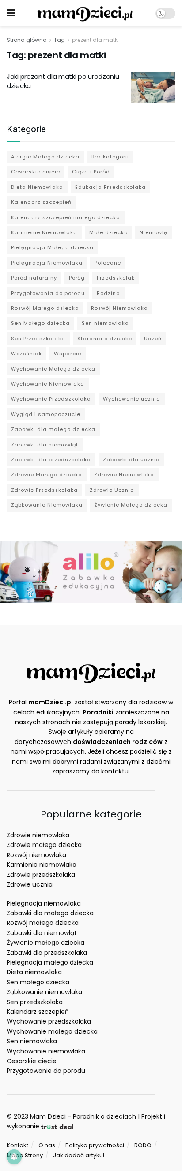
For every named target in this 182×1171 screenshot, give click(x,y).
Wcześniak (26, 353)
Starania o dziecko (104, 338)
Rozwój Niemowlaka (119, 308)
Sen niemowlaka (105, 323)
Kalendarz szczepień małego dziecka (65, 217)
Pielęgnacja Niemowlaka (47, 262)
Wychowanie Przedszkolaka (51, 398)
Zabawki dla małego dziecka (53, 429)
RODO (143, 1145)
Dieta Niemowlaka (37, 187)
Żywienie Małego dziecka (131, 504)
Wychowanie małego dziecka (52, 1031)
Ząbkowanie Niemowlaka (47, 504)
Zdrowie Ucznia (112, 489)
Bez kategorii (110, 156)
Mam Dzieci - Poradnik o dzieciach (83, 1116)
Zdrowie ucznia (30, 884)
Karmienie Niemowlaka (44, 232)
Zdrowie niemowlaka (38, 835)
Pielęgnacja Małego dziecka (52, 247)
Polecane (108, 262)
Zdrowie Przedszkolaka (44, 489)
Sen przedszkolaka (35, 1002)
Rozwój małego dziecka (43, 922)
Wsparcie (67, 353)
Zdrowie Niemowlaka (124, 474)
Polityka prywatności (94, 1145)
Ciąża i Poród (91, 171)
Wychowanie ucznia (131, 398)
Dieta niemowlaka (34, 972)
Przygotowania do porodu (48, 293)
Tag (59, 40)
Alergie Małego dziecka (45, 156)
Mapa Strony (25, 1155)
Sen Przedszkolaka (38, 338)
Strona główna (27, 40)
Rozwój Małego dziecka (45, 308)
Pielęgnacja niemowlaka (44, 903)
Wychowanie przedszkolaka (49, 1021)
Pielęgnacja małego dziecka (50, 962)
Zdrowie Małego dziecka (46, 474)
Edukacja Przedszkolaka (110, 187)
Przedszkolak (116, 277)
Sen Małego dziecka (40, 323)
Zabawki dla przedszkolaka (51, 459)
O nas (46, 1145)
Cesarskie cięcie (35, 171)
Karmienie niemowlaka (41, 864)
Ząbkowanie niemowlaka (44, 991)
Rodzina (108, 293)
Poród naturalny (34, 277)
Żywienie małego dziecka (45, 942)
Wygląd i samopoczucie (45, 414)
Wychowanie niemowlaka (46, 1051)
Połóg (77, 277)
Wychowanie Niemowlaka (47, 383)
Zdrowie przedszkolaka (41, 874)
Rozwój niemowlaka (36, 855)
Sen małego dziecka (38, 982)
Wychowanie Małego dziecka (53, 368)
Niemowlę (153, 232)
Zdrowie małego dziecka (44, 844)
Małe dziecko (108, 232)
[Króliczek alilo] (91, 571)
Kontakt (17, 1145)
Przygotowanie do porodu (46, 1070)
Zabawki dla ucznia (131, 459)
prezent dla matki (95, 40)
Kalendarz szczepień (41, 202)
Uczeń (153, 338)
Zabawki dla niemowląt (44, 444)
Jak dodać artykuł (78, 1155)
